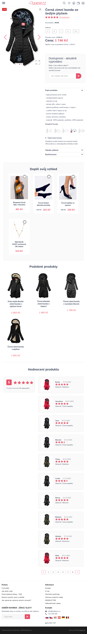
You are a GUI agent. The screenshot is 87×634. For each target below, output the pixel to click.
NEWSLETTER (50, 600)
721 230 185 (52, 614)
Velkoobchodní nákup (53, 603)
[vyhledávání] (65, 3)
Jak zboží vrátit (7, 591)
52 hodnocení (64, 17)
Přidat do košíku (19, 207)
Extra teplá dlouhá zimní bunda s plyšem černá (15, 303)
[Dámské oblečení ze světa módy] (42, 3)
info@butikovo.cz (54, 611)
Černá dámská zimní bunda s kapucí (43, 303)
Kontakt (48, 588)
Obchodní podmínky (52, 594)
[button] (19, 64)
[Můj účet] (74, 3)
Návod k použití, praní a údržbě (13, 597)
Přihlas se (27, 616)
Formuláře (5, 588)
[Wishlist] (69, 3)
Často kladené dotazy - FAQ (12, 594)
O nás (47, 591)
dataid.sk (82, 630)
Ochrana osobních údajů (54, 597)
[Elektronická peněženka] (78, 3)
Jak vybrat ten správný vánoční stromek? (16, 600)
